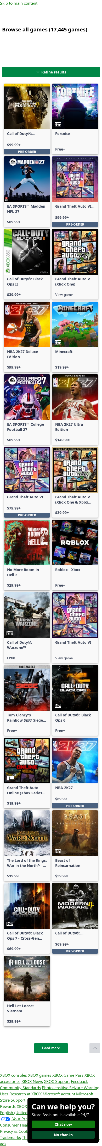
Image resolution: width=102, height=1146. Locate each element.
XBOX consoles (13, 1075)
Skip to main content (18, 3)
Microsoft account (59, 1093)
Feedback (79, 1081)
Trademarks (10, 1137)
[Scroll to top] (94, 1048)
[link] (27, 119)
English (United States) (20, 1112)
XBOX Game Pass (67, 1075)
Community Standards (20, 1087)
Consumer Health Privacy (23, 1125)
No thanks (63, 1134)
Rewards (8, 1106)
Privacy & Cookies (16, 1131)
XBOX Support (57, 1081)
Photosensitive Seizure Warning (70, 1087)
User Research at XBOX (21, 1093)
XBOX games (39, 1075)
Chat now (63, 1124)
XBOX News (32, 1081)
